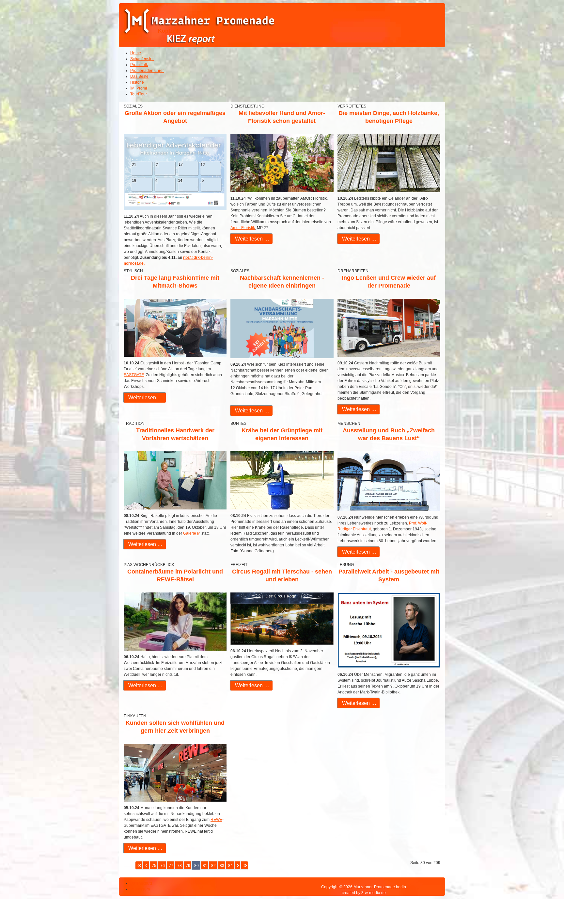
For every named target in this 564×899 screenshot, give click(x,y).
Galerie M (192, 533)
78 (179, 865)
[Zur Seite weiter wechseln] (237, 865)
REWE (216, 819)
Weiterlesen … (251, 238)
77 (171, 865)
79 (188, 865)
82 (213, 865)
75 (154, 865)
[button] (541, 876)
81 (205, 865)
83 (222, 865)
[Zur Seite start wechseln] (139, 865)
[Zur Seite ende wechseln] (244, 865)
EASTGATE (134, 375)
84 (230, 865)
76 (162, 865)
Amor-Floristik (242, 227)
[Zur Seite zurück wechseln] (146, 865)
